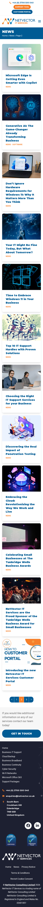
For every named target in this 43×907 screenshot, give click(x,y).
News (11, 36)
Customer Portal (22, 12)
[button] (39, 21)
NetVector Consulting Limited (20, 885)
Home (5, 36)
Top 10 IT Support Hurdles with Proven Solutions (21, 349)
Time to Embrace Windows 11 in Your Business (20, 299)
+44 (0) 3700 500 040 (23, 3)
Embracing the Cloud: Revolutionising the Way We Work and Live (20, 504)
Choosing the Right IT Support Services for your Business (20, 400)
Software (17, 144)
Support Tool (22, 7)
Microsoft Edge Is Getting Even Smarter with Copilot (21, 79)
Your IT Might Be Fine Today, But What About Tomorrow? (21, 248)
